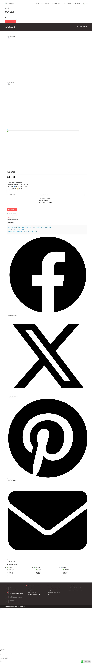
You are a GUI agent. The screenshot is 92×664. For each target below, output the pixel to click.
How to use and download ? (54, 587)
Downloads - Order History (54, 592)
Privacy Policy (30, 590)
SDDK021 (85, 26)
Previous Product (12, 36)
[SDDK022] (47, 105)
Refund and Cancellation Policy (34, 594)
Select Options (10, 21)
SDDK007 (65, 572)
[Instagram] (73, 589)
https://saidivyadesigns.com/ (16, 602)
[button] (11, 213)
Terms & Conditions (32, 592)
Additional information (13, 219)
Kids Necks (14, 214)
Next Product (11, 82)
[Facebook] (69, 589)
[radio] (63, 199)
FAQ (49, 594)
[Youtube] (81, 589)
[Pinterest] (77, 589)
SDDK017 (38, 572)
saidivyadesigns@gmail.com (16, 597)
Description (11, 217)
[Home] (77, 26)
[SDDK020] (47, 59)
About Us (30, 587)
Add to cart (11, 209)
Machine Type (11, 194)
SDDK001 (11, 572)
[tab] (47, 218)
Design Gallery (51, 590)
